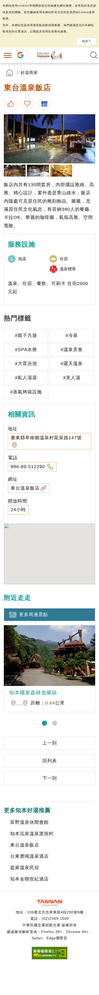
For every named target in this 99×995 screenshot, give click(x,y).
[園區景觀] (15, 171)
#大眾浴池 (26, 363)
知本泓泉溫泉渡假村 (32, 833)
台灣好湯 (49, 55)
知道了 (86, 41)
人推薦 (11, 103)
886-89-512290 (28, 466)
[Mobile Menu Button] (7, 55)
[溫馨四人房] (61, 171)
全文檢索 (94, 55)
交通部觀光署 (49, 903)
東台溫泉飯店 (25, 488)
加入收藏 (28, 103)
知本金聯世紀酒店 (29, 879)
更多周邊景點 (33, 614)
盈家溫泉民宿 (24, 867)
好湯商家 (29, 72)
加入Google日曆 (45, 103)
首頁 (9, 72)
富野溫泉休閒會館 (29, 822)
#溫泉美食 (72, 349)
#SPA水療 (26, 349)
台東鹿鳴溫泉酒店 (29, 856)
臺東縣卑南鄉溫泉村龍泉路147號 (46, 437)
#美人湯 (71, 377)
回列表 (49, 760)
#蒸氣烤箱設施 (26, 391)
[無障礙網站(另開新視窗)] (49, 958)
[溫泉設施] (49, 138)
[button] (44, 723)
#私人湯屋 (26, 377)
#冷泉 (71, 335)
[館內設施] (38, 171)
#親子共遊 (26, 335)
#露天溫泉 (72, 363)
